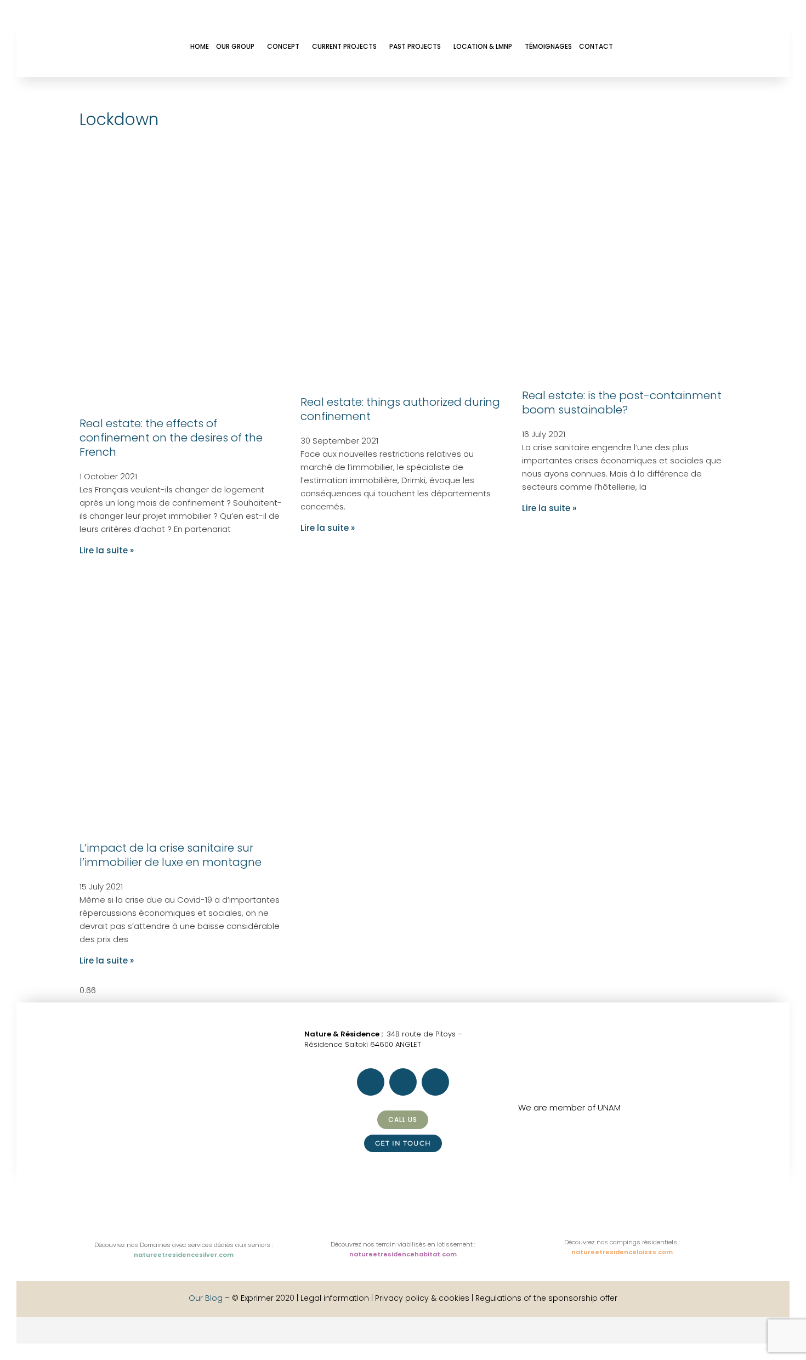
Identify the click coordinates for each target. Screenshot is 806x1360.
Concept (283, 46)
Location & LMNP (482, 46)
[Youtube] (723, 45)
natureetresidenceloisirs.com (622, 1252)
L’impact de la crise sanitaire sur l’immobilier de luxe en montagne (171, 855)
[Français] (33, 1336)
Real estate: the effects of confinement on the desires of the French (171, 438)
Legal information (335, 1298)
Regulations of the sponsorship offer (546, 1298)
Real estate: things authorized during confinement (400, 409)
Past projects (415, 46)
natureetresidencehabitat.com (403, 1254)
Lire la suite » (107, 550)
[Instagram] (664, 45)
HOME (199, 46)
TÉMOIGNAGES (548, 46)
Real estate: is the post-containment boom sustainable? (622, 402)
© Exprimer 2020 (263, 1298)
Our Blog (206, 1298)
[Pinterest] (694, 45)
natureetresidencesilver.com (184, 1254)
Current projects (344, 46)
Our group (235, 46)
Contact (596, 46)
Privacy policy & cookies (422, 1298)
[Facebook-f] (635, 45)
